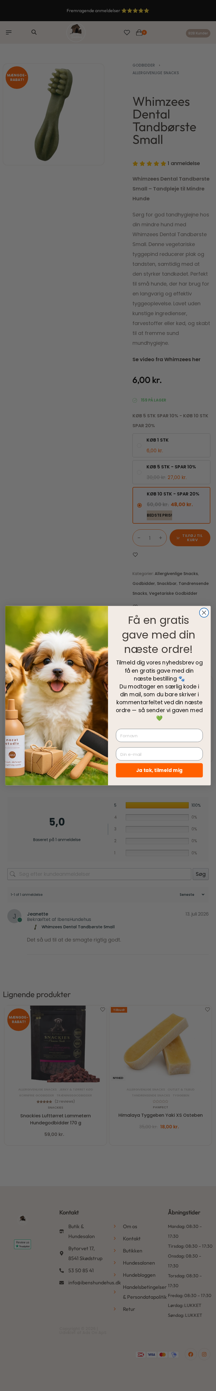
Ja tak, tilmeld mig (159, 770)
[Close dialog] (204, 612)
